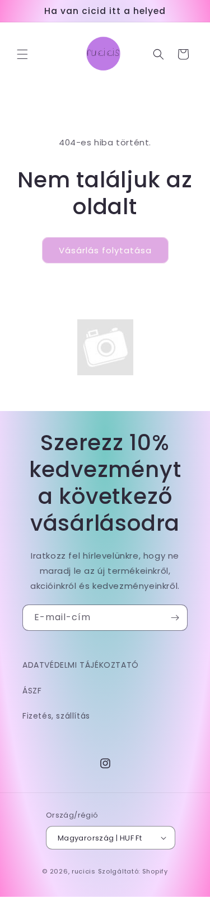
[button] (22, 54)
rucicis (84, 871)
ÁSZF (31, 690)
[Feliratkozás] (174, 618)
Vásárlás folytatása (105, 250)
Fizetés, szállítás (56, 715)
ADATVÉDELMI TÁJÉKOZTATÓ (80, 665)
